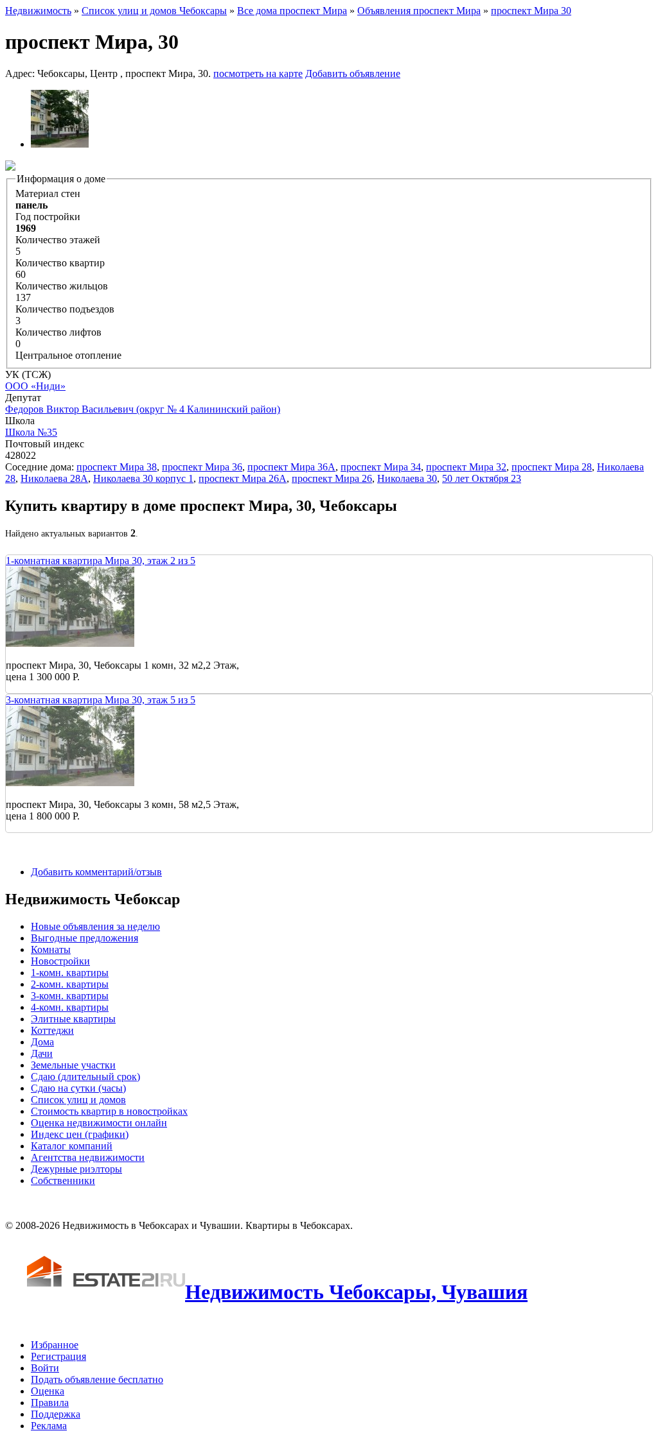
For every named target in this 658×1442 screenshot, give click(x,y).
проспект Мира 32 (466, 466)
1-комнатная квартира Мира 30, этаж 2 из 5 (100, 560)
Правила (50, 1402)
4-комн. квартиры (70, 1007)
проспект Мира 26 (332, 478)
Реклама (49, 1425)
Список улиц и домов (78, 1099)
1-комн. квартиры (70, 972)
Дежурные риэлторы (76, 1168)
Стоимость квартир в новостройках (109, 1111)
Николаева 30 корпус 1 (143, 478)
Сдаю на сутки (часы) (78, 1088)
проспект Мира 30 (531, 10)
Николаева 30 (407, 478)
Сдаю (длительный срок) (85, 1076)
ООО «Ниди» (35, 386)
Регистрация (58, 1356)
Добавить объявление (352, 73)
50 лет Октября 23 (481, 478)
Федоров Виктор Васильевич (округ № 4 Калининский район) (142, 409)
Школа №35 (31, 432)
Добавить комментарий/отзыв (96, 871)
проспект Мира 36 (202, 466)
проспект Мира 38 (116, 466)
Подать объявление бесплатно (97, 1379)
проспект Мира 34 (381, 466)
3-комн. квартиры (70, 995)
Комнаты (51, 949)
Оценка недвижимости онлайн (99, 1122)
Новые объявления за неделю (95, 926)
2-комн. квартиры (70, 984)
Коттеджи (52, 1030)
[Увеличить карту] (10, 167)
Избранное (54, 1344)
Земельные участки (73, 1065)
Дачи (42, 1053)
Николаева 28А (54, 478)
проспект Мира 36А (291, 466)
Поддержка (55, 1414)
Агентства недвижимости (88, 1157)
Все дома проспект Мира (292, 10)
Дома (42, 1041)
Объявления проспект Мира (419, 10)
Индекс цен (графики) (80, 1134)
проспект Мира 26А (243, 478)
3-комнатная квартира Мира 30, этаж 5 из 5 (100, 699)
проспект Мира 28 (551, 466)
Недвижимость (38, 10)
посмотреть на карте (258, 73)
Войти (45, 1367)
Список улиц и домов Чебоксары (154, 10)
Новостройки (60, 961)
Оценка (47, 1391)
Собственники (63, 1180)
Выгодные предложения (84, 937)
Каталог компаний (71, 1145)
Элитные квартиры (73, 1018)
